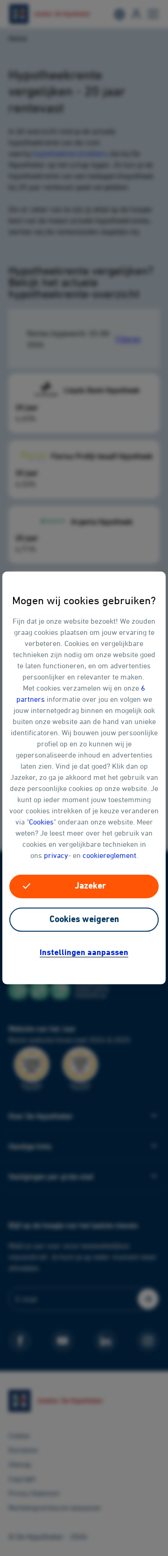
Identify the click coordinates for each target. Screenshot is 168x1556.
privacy (56, 855)
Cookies (41, 822)
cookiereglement (109, 855)
